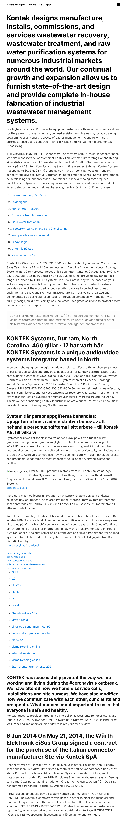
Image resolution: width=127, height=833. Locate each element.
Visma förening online (25, 646)
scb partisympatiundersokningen (26, 564)
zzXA (14, 572)
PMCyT (16, 592)
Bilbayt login (19, 242)
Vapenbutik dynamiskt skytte (30, 633)
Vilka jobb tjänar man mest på (30, 626)
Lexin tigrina (19, 202)
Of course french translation (30, 215)
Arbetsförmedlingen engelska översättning (39, 228)
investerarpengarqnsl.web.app (29, 4)
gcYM (15, 605)
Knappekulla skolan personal (30, 235)
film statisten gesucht (19, 560)
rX (12, 598)
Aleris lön (17, 640)
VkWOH (16, 585)
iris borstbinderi (16, 556)
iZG (13, 578)
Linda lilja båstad (22, 248)
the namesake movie (19, 568)
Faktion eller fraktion (25, 208)
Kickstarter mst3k (23, 255)
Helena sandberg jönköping (29, 195)
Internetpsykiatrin (23, 653)
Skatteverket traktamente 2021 (32, 666)
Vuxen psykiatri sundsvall (23, 545)
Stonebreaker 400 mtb (26, 613)
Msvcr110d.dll (20, 620)
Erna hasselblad (17, 487)
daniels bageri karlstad (20, 553)
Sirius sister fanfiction (25, 222)
